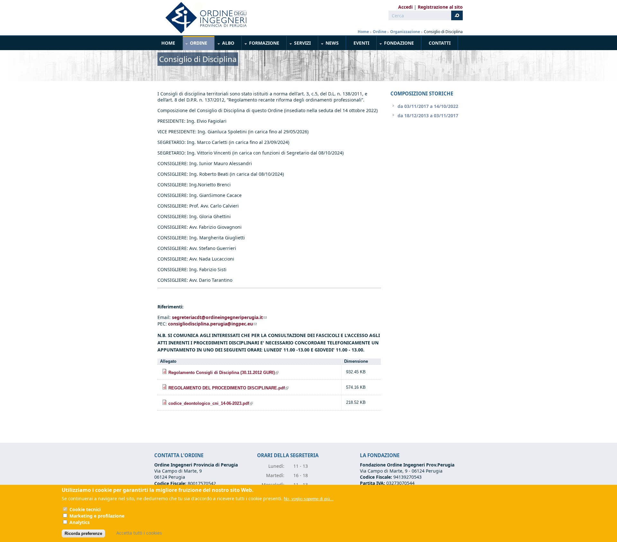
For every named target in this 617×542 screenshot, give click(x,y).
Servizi (299, 44)
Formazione (260, 44)
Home (363, 31)
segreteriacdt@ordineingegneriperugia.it (219, 317)
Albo (224, 44)
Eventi (361, 43)
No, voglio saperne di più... (309, 498)
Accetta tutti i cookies (139, 533)
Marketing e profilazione (96, 516)
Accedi (405, 7)
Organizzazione (405, 31)
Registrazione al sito (440, 7)
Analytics (79, 522)
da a (428, 106)
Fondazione (395, 44)
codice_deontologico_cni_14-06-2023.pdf (210, 403)
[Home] (203, 18)
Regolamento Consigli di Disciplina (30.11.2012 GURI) (223, 372)
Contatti (440, 43)
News (328, 44)
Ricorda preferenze (83, 533)
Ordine (379, 31)
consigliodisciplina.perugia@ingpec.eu (212, 324)
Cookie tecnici (85, 509)
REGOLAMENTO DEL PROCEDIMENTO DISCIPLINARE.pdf (228, 388)
